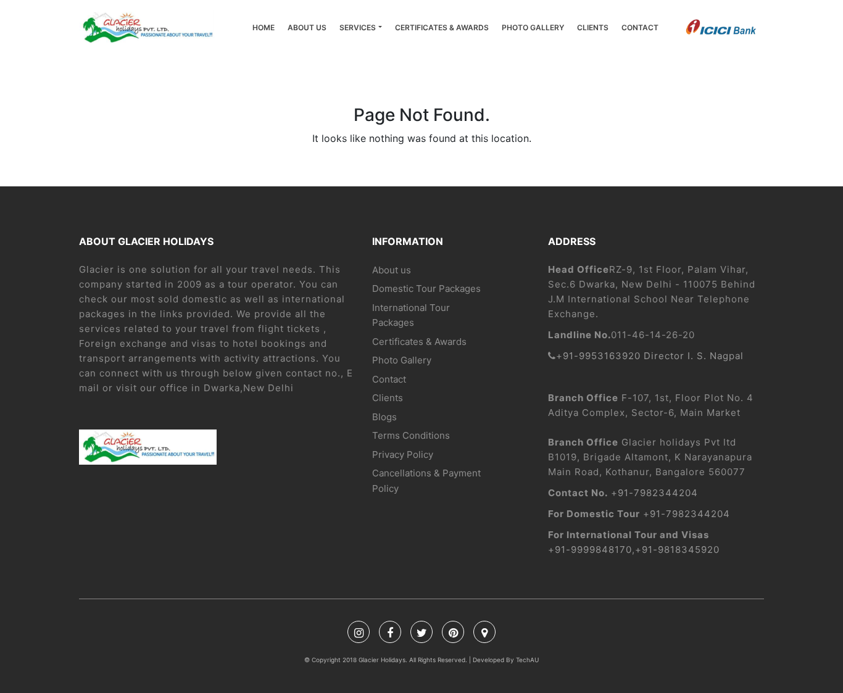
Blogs (384, 417)
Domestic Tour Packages (426, 288)
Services (357, 27)
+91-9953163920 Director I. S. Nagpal (650, 356)
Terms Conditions (411, 435)
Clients (592, 27)
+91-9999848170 (590, 549)
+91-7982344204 (654, 493)
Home (263, 27)
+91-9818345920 (677, 549)
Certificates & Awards (442, 27)
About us (307, 27)
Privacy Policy (402, 454)
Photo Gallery (533, 27)
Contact (639, 27)
